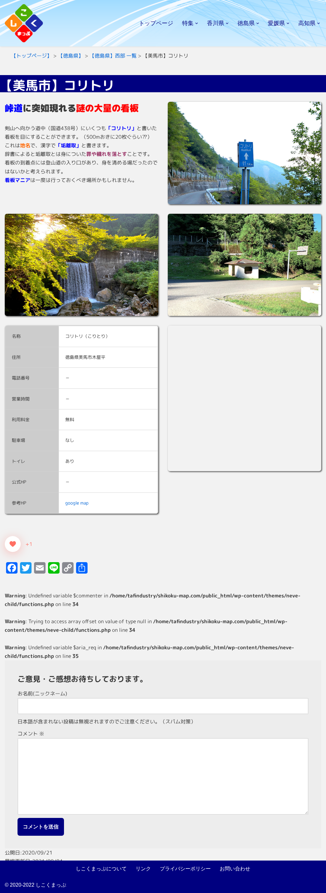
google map (77, 503)
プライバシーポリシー (185, 868)
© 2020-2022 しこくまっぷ (35, 885)
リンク (143, 868)
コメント (31, 733)
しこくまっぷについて (101, 868)
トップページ (156, 23)
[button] (196, 23)
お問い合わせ (235, 868)
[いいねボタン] (13, 544)
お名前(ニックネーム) (42, 693)
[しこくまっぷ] (24, 23)
